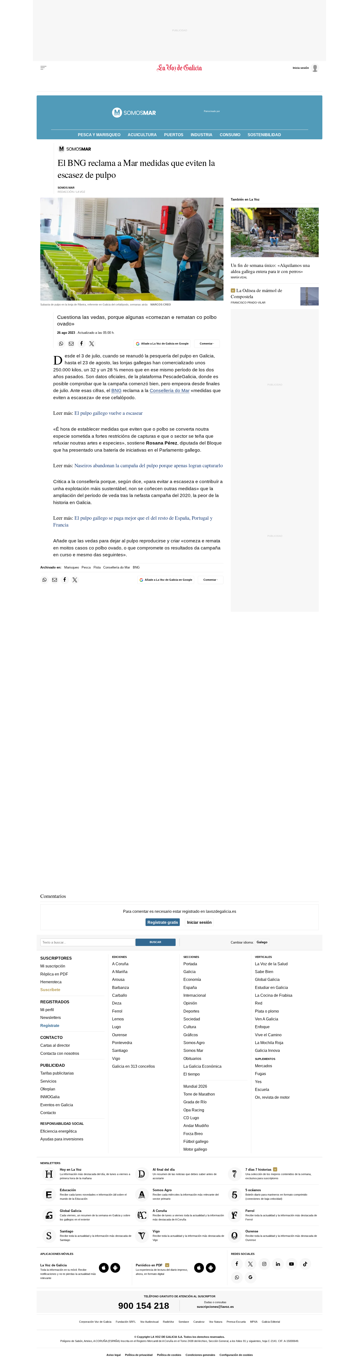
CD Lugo (191, 1118)
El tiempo (191, 1074)
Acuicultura (142, 134)
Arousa (118, 979)
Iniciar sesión (199, 922)
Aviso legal (113, 1354)
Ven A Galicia (266, 1019)
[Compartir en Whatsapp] (61, 344)
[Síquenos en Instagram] (264, 1264)
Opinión (190, 1003)
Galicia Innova (267, 1050)
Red (258, 1003)
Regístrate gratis (163, 922)
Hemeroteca (51, 982)
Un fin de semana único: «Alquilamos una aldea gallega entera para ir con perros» (270, 268)
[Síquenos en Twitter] (250, 1264)
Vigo (116, 1058)
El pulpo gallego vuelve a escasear (108, 412)
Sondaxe (184, 1321)
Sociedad (191, 1019)
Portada (190, 964)
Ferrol (117, 1011)
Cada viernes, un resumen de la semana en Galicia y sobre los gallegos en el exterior (95, 1215)
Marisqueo (71, 567)
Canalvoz (199, 1321)
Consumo (230, 134)
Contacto (48, 1112)
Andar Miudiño (196, 1126)
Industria (201, 134)
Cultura (189, 1027)
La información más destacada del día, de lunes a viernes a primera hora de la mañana (95, 1174)
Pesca (86, 567)
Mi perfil (47, 1009)
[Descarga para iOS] (104, 1268)
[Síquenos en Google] (250, 1277)
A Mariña (119, 972)
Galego (262, 942)
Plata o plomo (267, 1011)
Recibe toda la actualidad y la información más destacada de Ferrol (281, 1215)
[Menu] (43, 68)
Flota (97, 567)
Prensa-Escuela (236, 1321)
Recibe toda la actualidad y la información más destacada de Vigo (188, 1236)
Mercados (263, 1066)
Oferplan (47, 1089)
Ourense (119, 1035)
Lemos (118, 1019)
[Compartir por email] (71, 344)
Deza (116, 1003)
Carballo (119, 995)
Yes (258, 1081)
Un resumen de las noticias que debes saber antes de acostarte (185, 1174)
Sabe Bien (264, 972)
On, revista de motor (272, 1097)
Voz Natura (215, 1321)
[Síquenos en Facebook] (237, 1264)
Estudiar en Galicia (271, 987)
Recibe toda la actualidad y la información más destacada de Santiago (95, 1236)
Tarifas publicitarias (57, 1073)
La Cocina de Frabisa (273, 995)
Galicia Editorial (271, 1321)
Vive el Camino (268, 1035)
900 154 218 (143, 1306)
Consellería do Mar (170, 390)
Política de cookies (169, 1354)
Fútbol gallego (195, 1141)
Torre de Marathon (199, 1094)
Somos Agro (194, 1042)
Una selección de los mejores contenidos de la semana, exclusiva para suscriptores (278, 1174)
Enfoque (262, 1027)
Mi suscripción (52, 966)
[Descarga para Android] (115, 1268)
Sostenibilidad (264, 134)
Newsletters (50, 1018)
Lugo (116, 1027)
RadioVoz (168, 1321)
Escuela (262, 1089)
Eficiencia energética (58, 1131)
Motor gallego (195, 1149)
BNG (116, 390)
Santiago (120, 1050)
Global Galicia (267, 979)
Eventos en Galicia (56, 1105)
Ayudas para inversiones (61, 1139)
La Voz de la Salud (271, 964)
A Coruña (120, 964)
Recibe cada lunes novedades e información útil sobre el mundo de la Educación (93, 1194)
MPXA (253, 1321)
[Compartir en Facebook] (81, 344)
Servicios (48, 1081)
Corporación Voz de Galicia (95, 1321)
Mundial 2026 (195, 1086)
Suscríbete (50, 990)
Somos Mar (193, 1050)
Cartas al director (55, 1045)
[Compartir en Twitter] (92, 344)
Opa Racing (193, 1110)
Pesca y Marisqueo (99, 134)
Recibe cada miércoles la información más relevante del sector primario (186, 1194)
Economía (192, 979)
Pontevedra (122, 1042)
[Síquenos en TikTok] (305, 1264)
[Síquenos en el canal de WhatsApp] (237, 1277)
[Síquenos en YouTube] (291, 1264)
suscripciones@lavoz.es (215, 1307)
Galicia (189, 972)
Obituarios (192, 1058)
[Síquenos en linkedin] (278, 1264)
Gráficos (190, 1035)
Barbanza (120, 987)
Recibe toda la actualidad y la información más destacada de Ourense (281, 1236)
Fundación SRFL (126, 1321)
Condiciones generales (200, 1354)
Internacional (194, 995)
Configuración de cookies (236, 1354)
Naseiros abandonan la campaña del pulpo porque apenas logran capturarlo (148, 465)
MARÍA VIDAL (239, 277)
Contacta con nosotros (59, 1053)
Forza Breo (193, 1133)
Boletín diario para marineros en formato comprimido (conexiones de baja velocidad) (276, 1194)
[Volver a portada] (179, 68)
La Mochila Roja (269, 1042)
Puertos (173, 134)
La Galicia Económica (202, 1066)
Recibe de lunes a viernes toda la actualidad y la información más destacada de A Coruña (188, 1215)
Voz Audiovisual (149, 1321)
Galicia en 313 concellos (133, 1066)
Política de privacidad (139, 1354)
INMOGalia (50, 1097)
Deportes (191, 1011)
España (190, 987)
